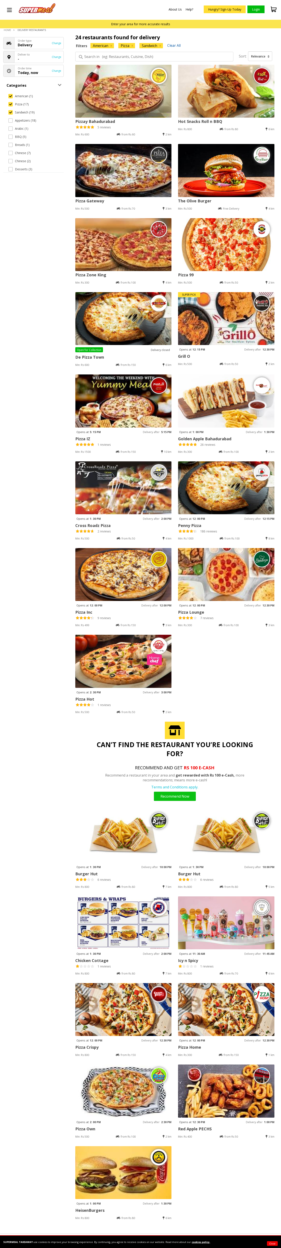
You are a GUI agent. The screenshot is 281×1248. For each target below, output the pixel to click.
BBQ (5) (20, 137)
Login (256, 9)
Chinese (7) (23, 153)
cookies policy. (201, 1242)
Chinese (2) (23, 161)
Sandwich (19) (25, 112)
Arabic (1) (21, 128)
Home (7, 30)
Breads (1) (22, 145)
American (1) (24, 96)
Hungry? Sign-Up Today (224, 9)
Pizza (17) (22, 104)
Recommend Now (174, 796)
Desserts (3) (23, 169)
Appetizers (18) (25, 120)
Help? (189, 9)
